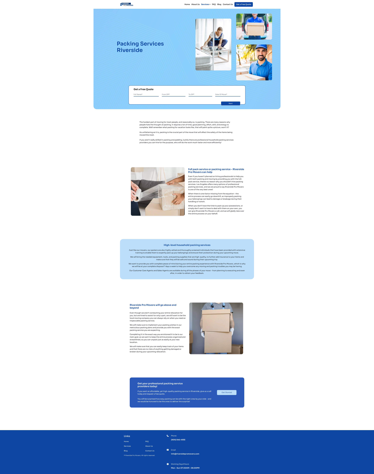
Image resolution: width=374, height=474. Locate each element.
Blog (219, 4)
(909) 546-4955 (178, 440)
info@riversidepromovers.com (185, 454)
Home (187, 4)
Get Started (227, 392)
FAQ (214, 4)
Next (231, 103)
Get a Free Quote (243, 4)
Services (205, 4)
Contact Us (228, 4)
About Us (195, 4)
